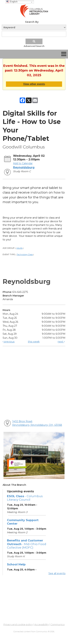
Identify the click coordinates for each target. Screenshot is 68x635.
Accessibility (41, 624)
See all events (56, 573)
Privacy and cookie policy (18, 624)
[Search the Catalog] (34, 41)
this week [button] (34, 341)
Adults (19, 248)
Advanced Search (34, 46)
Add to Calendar (23, 163)
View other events (34, 83)
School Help (16, 564)
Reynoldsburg (24, 167)
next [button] (61, 341)
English (13, 1)
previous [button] (8, 341)
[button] (63, 54)
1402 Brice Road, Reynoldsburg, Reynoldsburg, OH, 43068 (37, 423)
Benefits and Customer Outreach (26, 544)
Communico (57, 624)
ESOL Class (25, 497)
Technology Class (25, 254)
